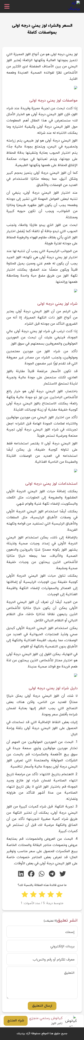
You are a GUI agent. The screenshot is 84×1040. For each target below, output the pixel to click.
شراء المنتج (15, 1020)
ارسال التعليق (42, 1005)
